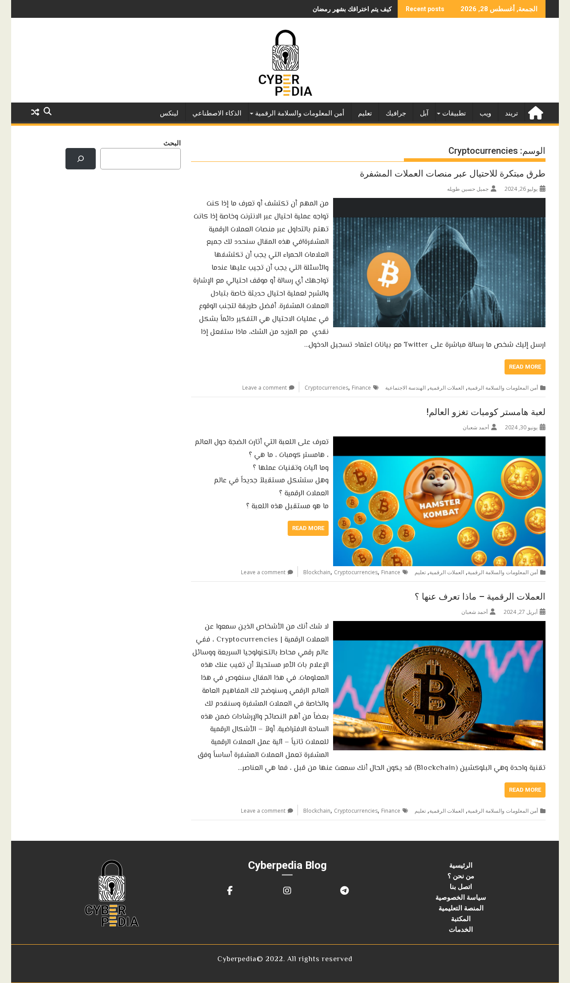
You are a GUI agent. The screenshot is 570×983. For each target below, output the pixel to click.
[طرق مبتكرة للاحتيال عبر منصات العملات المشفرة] (439, 203)
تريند (511, 113)
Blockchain (316, 572)
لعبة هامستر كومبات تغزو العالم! (486, 412)
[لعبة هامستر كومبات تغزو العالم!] (439, 441)
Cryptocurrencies (326, 387)
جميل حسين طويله (468, 189)
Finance (361, 387)
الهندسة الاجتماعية (405, 387)
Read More (525, 366)
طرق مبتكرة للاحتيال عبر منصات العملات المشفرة (453, 173)
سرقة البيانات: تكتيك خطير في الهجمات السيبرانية (327, 8)
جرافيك (396, 113)
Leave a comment (264, 387)
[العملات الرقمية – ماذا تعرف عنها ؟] (439, 626)
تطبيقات (454, 113)
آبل (424, 113)
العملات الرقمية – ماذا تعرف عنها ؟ (480, 596)
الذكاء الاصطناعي (216, 113)
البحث (172, 142)
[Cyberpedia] (537, 111)
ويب (485, 113)
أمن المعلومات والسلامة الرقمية (299, 113)
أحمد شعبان (476, 427)
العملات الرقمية (446, 387)
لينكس (169, 113)
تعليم (365, 113)
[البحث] (80, 158)
